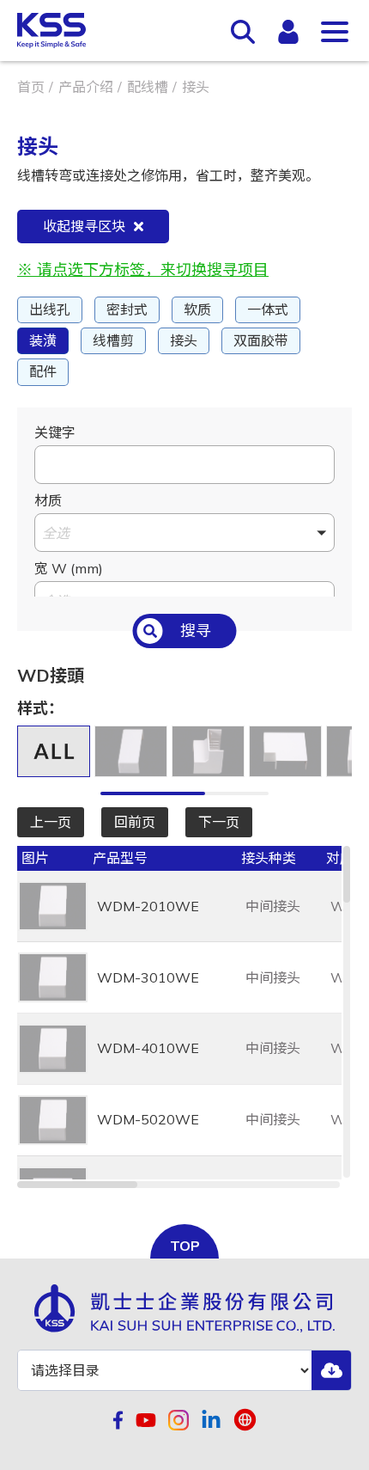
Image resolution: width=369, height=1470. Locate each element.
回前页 (134, 821)
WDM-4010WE (148, 1048)
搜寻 (195, 630)
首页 (31, 86)
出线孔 (49, 309)
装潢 (43, 340)
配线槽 (147, 86)
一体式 (267, 309)
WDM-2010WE (148, 906)
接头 (183, 340)
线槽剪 (113, 340)
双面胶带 (260, 340)
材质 (48, 500)
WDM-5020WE (148, 1119)
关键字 (55, 432)
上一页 (50, 821)
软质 (197, 309)
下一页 (218, 821)
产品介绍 (85, 86)
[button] (184, 532)
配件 (43, 371)
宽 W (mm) (68, 568)
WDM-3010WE (148, 977)
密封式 (127, 309)
